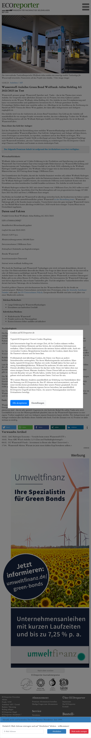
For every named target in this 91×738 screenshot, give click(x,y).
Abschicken (56, 731)
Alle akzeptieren (19, 402)
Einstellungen (38, 402)
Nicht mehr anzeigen (79, 731)
